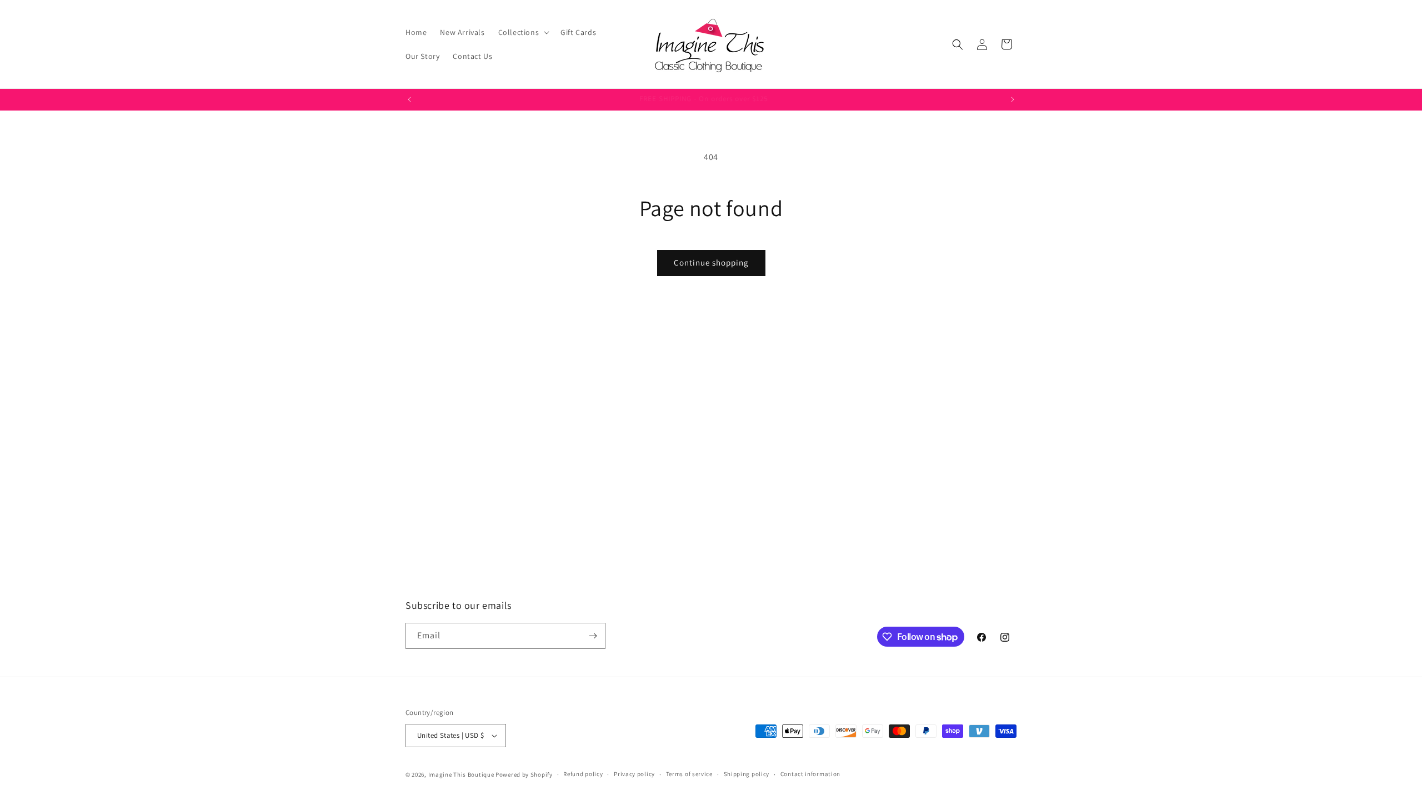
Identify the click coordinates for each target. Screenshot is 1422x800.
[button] (523, 32)
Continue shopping (711, 262)
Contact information (810, 774)
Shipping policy (747, 774)
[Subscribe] (592, 636)
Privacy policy (634, 774)
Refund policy (583, 774)
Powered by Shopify (524, 774)
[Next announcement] (1012, 99)
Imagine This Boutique (461, 774)
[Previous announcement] (409, 99)
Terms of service (689, 774)
